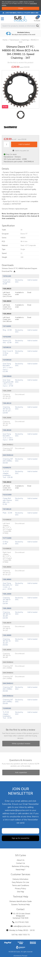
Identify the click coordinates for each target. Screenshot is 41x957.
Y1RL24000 (7, 594)
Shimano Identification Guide (20, 901)
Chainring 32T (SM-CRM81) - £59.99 (8, 689)
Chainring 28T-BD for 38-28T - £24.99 (7, 615)
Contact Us (20, 863)
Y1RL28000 (7, 608)
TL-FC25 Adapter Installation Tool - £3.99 (7, 715)
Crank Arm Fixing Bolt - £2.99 (7, 282)
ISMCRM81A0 (8, 455)
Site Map (20, 891)
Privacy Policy (20, 888)
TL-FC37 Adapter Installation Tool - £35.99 (7, 474)
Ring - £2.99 (7, 330)
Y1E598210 (7, 347)
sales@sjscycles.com (21, 926)
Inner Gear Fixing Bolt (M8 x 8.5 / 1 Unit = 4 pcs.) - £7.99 (8, 383)
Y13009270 (7, 468)
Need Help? (20, 869)
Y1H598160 (7, 360)
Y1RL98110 (7, 403)
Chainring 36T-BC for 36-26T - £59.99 (7, 642)
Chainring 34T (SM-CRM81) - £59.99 (8, 702)
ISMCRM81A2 (8, 683)
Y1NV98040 (7, 376)
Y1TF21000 (7, 538)
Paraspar (24, 956)
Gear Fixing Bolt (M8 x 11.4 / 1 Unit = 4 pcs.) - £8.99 (8, 437)
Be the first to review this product (20, 63)
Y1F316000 (7, 326)
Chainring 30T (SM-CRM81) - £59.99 (8, 461)
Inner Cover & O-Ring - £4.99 (8, 353)
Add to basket (32, 280)
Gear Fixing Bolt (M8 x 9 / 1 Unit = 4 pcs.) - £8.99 (7, 586)
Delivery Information (20, 879)
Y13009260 (7, 708)
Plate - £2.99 (7, 513)
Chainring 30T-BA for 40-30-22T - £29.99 (7, 410)
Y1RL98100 (7, 430)
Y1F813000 (7, 337)
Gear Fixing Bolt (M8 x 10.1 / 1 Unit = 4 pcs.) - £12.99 (8, 368)
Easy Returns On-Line (20, 882)
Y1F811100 (7, 276)
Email (29, 292)
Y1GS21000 (7, 495)
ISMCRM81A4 (8, 696)
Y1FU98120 (7, 509)
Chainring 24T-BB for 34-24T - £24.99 (7, 601)
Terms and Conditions (20, 885)
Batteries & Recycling (20, 866)
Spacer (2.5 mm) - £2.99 (7, 341)
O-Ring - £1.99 (6, 543)
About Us (20, 860)
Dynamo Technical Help (20, 904)
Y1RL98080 (7, 635)
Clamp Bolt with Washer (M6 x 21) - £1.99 (7, 501)
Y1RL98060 (7, 579)
